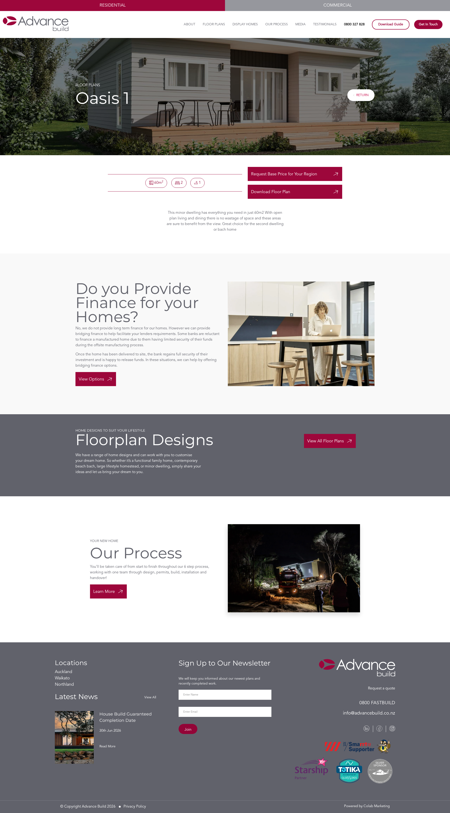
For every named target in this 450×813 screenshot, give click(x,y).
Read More (107, 746)
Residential (113, 5)
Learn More (104, 592)
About (189, 24)
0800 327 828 (354, 24)
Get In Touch (428, 24)
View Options (91, 379)
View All (150, 697)
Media (300, 24)
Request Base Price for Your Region (284, 174)
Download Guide (390, 24)
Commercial (337, 5)
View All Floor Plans (325, 441)
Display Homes (245, 24)
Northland (64, 684)
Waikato (62, 678)
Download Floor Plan (270, 192)
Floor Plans (214, 24)
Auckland (63, 672)
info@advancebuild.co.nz (369, 713)
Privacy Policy (135, 807)
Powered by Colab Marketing (367, 806)
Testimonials (325, 24)
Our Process (276, 24)
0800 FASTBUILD (377, 703)
